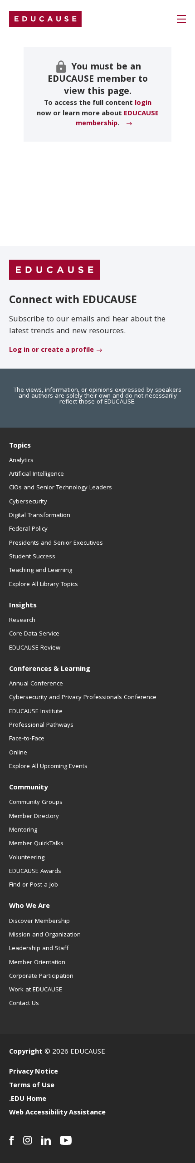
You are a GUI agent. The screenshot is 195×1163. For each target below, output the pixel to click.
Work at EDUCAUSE (35, 990)
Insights (23, 606)
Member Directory (34, 817)
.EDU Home (27, 1099)
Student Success (32, 557)
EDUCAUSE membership (117, 119)
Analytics (21, 461)
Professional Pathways (41, 725)
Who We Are (29, 906)
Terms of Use (31, 1086)
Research (22, 621)
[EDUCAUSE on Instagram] (27, 1140)
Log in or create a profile (51, 350)
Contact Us (24, 1004)
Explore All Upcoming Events (48, 767)
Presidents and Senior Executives (56, 543)
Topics (20, 446)
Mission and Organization (45, 935)
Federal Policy (28, 529)
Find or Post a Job (33, 885)
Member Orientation (37, 963)
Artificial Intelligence (36, 474)
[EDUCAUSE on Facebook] (11, 1140)
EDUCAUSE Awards (35, 872)
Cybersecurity (28, 502)
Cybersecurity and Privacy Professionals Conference (82, 698)
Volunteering (26, 858)
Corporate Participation (41, 976)
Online (18, 753)
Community (28, 788)
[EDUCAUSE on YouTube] (66, 1140)
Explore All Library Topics (43, 585)
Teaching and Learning (40, 571)
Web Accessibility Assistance (57, 1113)
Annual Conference (36, 684)
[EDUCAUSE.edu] (45, 19)
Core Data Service (34, 634)
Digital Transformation (39, 516)
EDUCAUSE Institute (36, 712)
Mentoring (23, 830)
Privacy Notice (33, 1072)
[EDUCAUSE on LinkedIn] (46, 1140)
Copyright (26, 1052)
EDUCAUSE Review (34, 648)
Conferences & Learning (49, 669)
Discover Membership (39, 921)
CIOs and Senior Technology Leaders (60, 488)
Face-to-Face (26, 739)
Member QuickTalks (36, 844)
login (143, 103)
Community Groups (36, 803)
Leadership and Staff (38, 949)
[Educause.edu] (54, 270)
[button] (181, 19)
